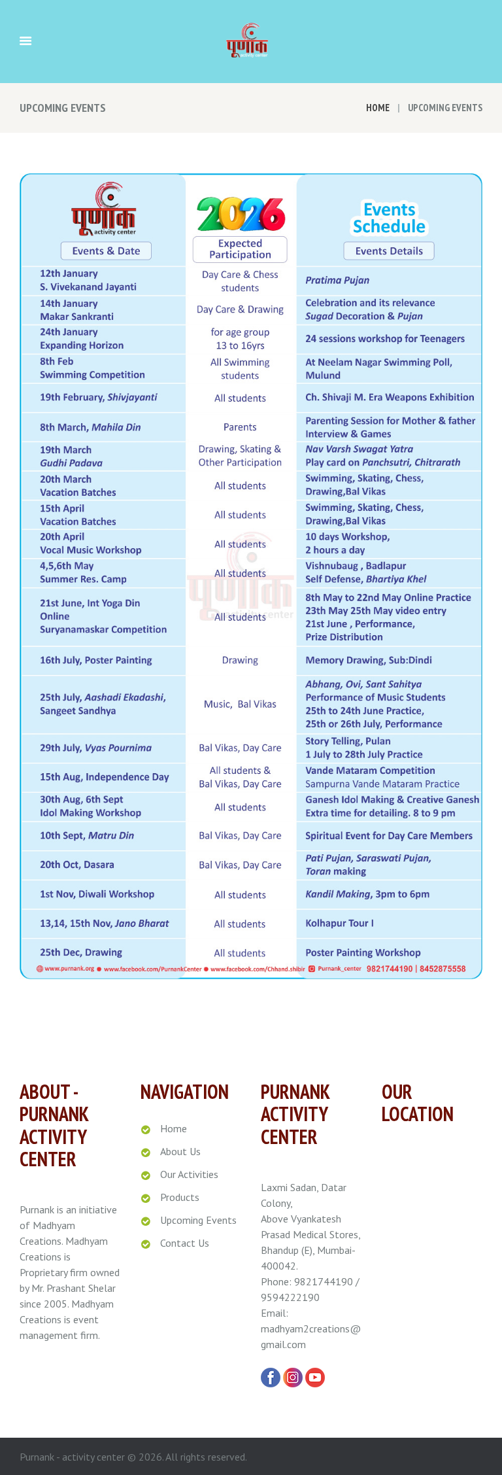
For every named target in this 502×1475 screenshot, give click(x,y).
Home (378, 107)
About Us (180, 1151)
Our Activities (189, 1174)
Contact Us (184, 1242)
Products (179, 1197)
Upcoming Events (198, 1219)
